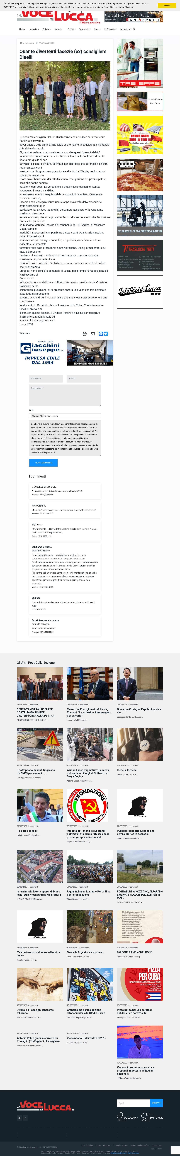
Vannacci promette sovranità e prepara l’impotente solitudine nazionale (135, 1071)
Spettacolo (84, 29)
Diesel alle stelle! (127, 770)
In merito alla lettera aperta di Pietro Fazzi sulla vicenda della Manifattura (39, 893)
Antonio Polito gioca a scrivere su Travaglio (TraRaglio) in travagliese (38, 1039)
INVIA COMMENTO (43, 462)
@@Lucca (37, 524)
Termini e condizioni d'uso (140, 1145)
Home (22, 29)
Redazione (25, 333)
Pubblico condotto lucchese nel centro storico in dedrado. (136, 832)
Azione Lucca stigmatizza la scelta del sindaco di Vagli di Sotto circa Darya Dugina (88, 773)
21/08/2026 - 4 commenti (77, 887)
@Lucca (36, 598)
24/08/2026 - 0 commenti (127, 704)
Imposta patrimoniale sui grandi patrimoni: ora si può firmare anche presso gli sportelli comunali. (88, 834)
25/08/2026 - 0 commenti (77, 704)
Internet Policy (157, 1145)
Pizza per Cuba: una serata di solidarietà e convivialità (134, 1011)
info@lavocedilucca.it (119, 1153)
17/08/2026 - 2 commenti (27, 1033)
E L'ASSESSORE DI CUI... (44, 487)
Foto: (31, 410)
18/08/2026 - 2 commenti (77, 1005)
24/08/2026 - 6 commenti (27, 765)
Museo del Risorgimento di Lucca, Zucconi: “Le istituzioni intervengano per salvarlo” (89, 712)
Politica (46, 29)
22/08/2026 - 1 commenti (127, 826)
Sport (97, 29)
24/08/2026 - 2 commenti (27, 826)
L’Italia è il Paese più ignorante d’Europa (35, 1011)
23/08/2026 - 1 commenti (77, 826)
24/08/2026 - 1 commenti (77, 765)
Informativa (107, 1145)
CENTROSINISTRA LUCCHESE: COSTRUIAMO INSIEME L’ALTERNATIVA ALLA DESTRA (35, 712)
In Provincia (109, 29)
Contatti (98, 1145)
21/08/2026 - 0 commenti (127, 887)
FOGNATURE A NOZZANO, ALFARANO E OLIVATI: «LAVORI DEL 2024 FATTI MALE (140, 895)
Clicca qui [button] (129, 7)
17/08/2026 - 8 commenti (77, 1033)
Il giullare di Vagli (27, 831)
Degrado (58, 29)
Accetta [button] (167, 6)
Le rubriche (125, 29)
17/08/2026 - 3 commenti (127, 1063)
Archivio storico (133, 1153)
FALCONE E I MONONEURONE (134, 952)
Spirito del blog (87, 1145)
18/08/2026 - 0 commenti (127, 1005)
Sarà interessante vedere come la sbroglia (45, 622)
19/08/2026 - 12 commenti (78, 947)
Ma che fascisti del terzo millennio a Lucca (38, 953)
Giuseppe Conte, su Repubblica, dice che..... (139, 710)
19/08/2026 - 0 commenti (127, 947)
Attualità (34, 29)
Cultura (71, 29)
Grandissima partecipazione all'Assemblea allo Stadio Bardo (86, 1011)
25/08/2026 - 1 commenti (27, 704)
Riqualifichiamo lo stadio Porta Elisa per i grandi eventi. (88, 893)
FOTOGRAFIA (39, 506)
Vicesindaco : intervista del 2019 (86, 1038)
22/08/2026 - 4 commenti (27, 887)
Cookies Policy (156, 1149)
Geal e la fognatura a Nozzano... (86, 952)
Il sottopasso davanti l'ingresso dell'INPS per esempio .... (36, 771)
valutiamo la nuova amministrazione (42, 549)
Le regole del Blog (120, 1145)
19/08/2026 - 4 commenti (27, 1005)
